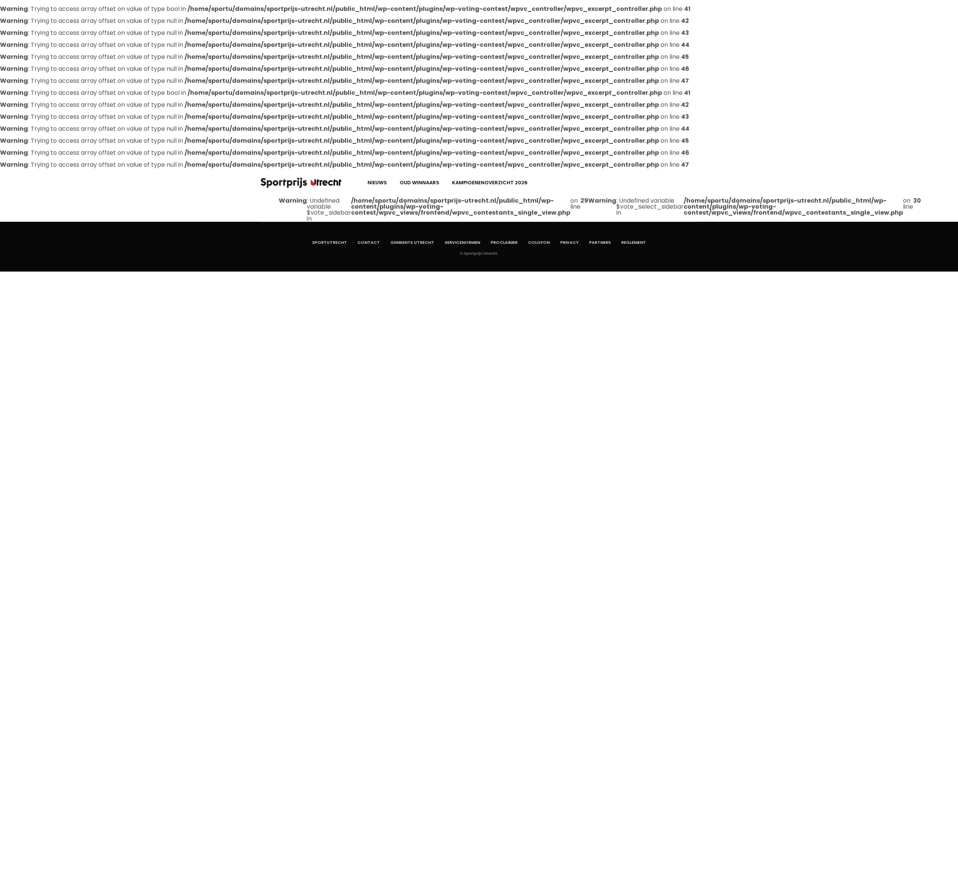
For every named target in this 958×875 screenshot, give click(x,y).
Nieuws (377, 182)
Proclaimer (504, 242)
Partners (600, 242)
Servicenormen (462, 242)
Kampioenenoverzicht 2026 (490, 182)
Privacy (569, 242)
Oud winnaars (419, 182)
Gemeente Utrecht (412, 242)
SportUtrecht (329, 242)
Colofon (539, 242)
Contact (368, 242)
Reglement (633, 242)
